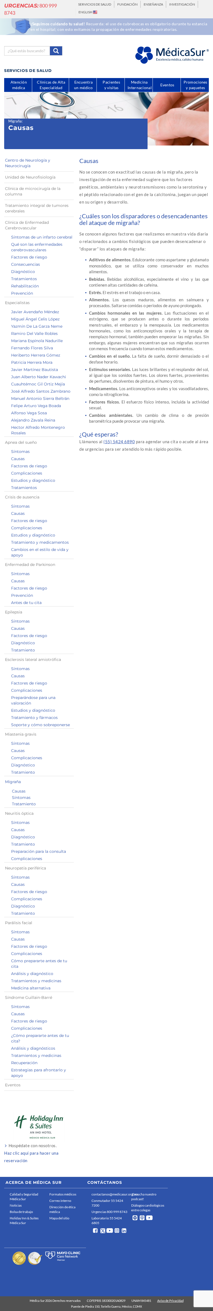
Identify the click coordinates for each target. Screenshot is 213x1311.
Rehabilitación (25, 286)
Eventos (13, 1084)
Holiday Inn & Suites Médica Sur (24, 1220)
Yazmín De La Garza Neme (36, 326)
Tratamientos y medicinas (36, 980)
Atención (19, 85)
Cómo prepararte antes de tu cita (39, 963)
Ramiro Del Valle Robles (34, 333)
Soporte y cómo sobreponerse (40, 724)
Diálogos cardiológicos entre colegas (147, 1207)
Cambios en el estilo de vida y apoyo (40, 552)
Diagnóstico (23, 271)
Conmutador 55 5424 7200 (107, 1203)
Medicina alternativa (30, 988)
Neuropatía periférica (25, 868)
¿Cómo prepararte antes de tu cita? (40, 1038)
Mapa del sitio (59, 1218)
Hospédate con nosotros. (31, 1153)
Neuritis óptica (19, 813)
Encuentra (83, 85)
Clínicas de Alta (51, 86)
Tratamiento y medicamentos (40, 542)
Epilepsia (13, 612)
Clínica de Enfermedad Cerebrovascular (27, 225)
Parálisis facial (18, 922)
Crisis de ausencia (22, 497)
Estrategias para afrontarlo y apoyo (38, 1072)
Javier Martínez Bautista (34, 369)
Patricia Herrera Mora (31, 362)
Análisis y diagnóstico (32, 973)
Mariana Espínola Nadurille (37, 340)
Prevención (22, 293)
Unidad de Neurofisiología (30, 177)
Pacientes (111, 85)
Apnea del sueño (21, 442)
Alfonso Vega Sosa (29, 412)
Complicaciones (26, 473)
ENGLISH (85, 12)
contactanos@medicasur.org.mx (110, 1194)
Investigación (182, 4)
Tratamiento (23, 650)
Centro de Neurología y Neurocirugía (27, 163)
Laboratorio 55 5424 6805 (107, 1220)
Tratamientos (24, 278)
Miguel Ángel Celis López (35, 319)
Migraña (15, 121)
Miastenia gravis (20, 734)
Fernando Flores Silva (32, 347)
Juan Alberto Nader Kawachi (38, 376)
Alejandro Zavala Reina (33, 420)
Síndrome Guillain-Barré (28, 997)
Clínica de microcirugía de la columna (32, 191)
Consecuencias (25, 264)
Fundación (127, 4)
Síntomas (20, 451)
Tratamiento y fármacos (34, 717)
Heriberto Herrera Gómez (35, 355)
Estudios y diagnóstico (33, 480)
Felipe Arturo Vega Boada (36, 405)
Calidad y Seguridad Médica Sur (24, 1196)
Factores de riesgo (29, 257)
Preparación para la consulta (38, 851)
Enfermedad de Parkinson (30, 564)
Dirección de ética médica (62, 1209)
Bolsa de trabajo (21, 1212)
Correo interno (60, 1201)
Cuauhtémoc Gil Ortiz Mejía (38, 384)
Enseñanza (153, 4)
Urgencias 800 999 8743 (109, 1212)
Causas (18, 458)
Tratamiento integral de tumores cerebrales (37, 208)
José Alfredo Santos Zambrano (40, 391)
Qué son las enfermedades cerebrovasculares (36, 247)
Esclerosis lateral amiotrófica (33, 659)
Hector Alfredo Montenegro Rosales (38, 430)
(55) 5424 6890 (119, 441)
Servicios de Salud (94, 4)
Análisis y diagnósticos (33, 1048)
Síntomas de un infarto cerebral (41, 237)
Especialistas (17, 302)
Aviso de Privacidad (170, 1300)
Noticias (16, 1205)
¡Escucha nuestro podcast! (143, 1196)
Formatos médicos (62, 1194)
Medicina (140, 85)
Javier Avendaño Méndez (35, 311)
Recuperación (24, 1062)
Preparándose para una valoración (33, 700)
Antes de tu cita (26, 602)
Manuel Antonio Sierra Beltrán (40, 398)
